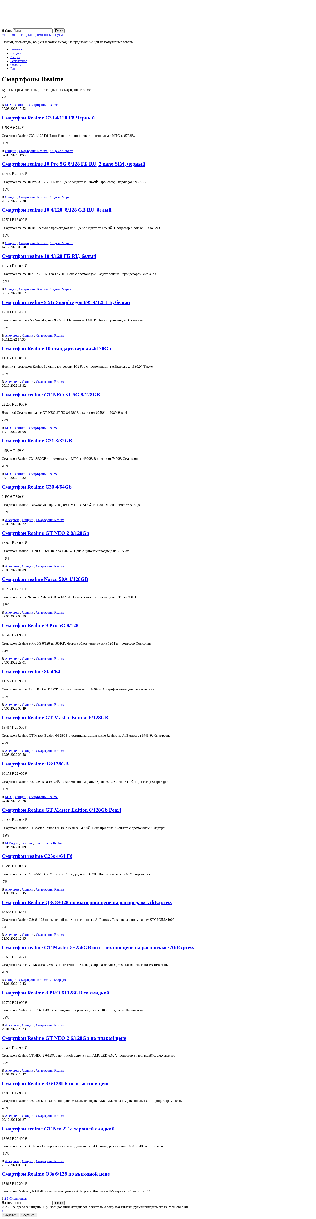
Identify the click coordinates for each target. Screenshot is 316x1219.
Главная (16, 49)
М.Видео (11, 843)
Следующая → (20, 1198)
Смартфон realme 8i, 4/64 (31, 671)
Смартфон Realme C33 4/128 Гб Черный (48, 118)
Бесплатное (18, 61)
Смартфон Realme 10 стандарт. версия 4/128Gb (56, 348)
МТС (8, 105)
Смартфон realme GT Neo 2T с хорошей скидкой (58, 1129)
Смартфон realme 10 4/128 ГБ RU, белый (49, 256)
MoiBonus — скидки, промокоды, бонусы (32, 35)
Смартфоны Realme (43, 105)
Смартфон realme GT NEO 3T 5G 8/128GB (51, 394)
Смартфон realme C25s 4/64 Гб (37, 856)
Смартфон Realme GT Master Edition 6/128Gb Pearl (61, 810)
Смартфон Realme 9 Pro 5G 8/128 (40, 625)
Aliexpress (12, 335)
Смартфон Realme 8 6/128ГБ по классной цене (56, 1083)
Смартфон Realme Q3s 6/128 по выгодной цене (56, 1174)
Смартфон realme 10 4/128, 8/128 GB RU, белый (57, 210)
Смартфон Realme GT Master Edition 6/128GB (55, 717)
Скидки (16, 53)
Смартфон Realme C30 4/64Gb (37, 487)
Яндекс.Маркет (61, 151)
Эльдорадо (58, 980)
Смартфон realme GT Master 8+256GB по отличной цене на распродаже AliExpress (98, 947)
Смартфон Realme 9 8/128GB (35, 764)
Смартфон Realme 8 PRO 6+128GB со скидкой (55, 993)
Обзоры (16, 65)
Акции (15, 57)
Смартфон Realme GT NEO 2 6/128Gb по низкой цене (64, 1038)
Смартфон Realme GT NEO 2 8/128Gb (45, 533)
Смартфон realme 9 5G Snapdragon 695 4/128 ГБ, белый (66, 302)
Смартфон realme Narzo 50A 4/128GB (45, 579)
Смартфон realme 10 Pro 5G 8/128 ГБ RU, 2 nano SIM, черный (73, 164)
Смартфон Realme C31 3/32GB (37, 440)
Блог (13, 68)
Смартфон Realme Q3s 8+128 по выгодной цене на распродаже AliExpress (87, 902)
